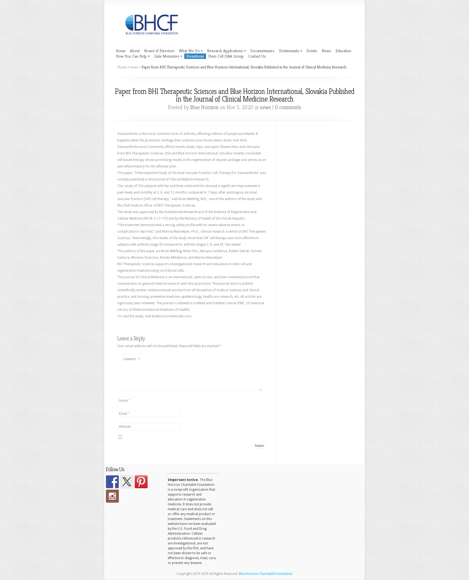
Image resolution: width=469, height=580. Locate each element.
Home (121, 50)
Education (343, 50)
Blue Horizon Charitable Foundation (266, 574)
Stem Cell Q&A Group (226, 56)
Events (311, 50)
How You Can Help (133, 56)
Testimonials (290, 50)
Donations (195, 56)
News (326, 50)
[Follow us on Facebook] (112, 481)
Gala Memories (168, 56)
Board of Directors (159, 50)
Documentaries (262, 50)
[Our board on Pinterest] (141, 481)
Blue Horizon (204, 107)
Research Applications (226, 50)
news (134, 67)
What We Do (191, 50)
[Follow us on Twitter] (126, 481)
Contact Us (257, 56)
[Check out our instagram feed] (112, 496)
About (135, 50)
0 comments (288, 107)
